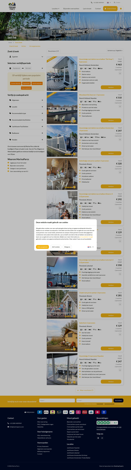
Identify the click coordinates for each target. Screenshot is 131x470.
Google (90, 237)
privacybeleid (84, 237)
